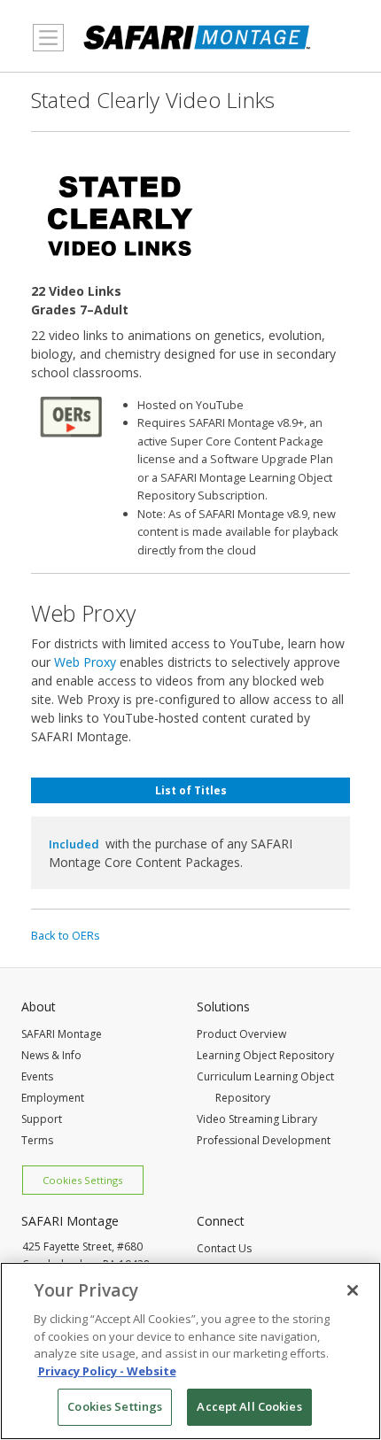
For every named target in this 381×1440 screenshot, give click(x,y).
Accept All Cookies (249, 1406)
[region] (190, 1351)
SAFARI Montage (61, 1033)
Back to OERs (65, 935)
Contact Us (224, 1248)
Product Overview (241, 1033)
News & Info (51, 1055)
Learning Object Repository (265, 1055)
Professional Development (263, 1140)
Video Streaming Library (257, 1118)
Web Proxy (85, 662)
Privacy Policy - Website (107, 1371)
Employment (52, 1097)
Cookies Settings (82, 1180)
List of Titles (191, 790)
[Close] (352, 1290)
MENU (44, 60)
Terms (37, 1140)
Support (41, 1118)
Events (37, 1076)
